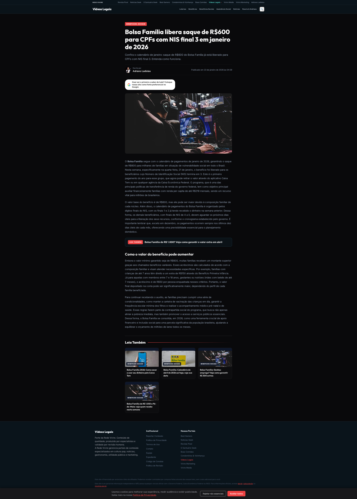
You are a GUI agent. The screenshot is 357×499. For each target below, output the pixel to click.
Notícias (236, 9)
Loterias (182, 9)
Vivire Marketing (242, 2)
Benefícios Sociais (206, 9)
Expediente (151, 457)
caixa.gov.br (248, 484)
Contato (149, 449)
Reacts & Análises (249, 9)
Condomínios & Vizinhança (182, 2)
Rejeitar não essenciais (213, 493)
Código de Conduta (154, 461)
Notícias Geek (135, 2)
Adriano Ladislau (257, 2)
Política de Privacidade (156, 440)
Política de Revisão (154, 466)
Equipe (149, 453)
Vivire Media (229, 2)
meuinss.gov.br (101, 486)
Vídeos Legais (215, 2)
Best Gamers (165, 2)
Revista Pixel (123, 2)
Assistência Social (223, 9)
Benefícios (193, 9)
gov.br (240, 484)
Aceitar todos (236, 493)
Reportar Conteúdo (154, 436)
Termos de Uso (153, 444)
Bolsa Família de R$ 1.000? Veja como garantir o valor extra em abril (183, 242)
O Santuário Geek (150, 2)
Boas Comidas (201, 2)
